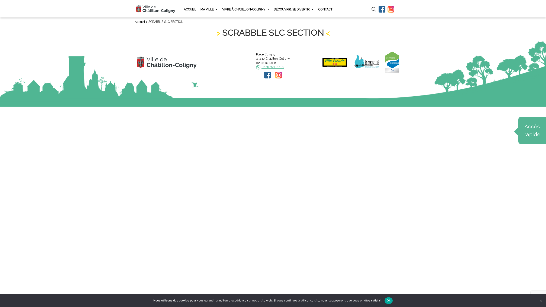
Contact (325, 9)
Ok (389, 300)
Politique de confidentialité (277, 93)
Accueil (190, 9)
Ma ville (207, 9)
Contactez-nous (272, 67)
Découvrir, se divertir (292, 9)
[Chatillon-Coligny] (156, 9)
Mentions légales (244, 93)
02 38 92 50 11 (266, 63)
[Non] (541, 300)
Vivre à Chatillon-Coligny (243, 9)
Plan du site (305, 93)
